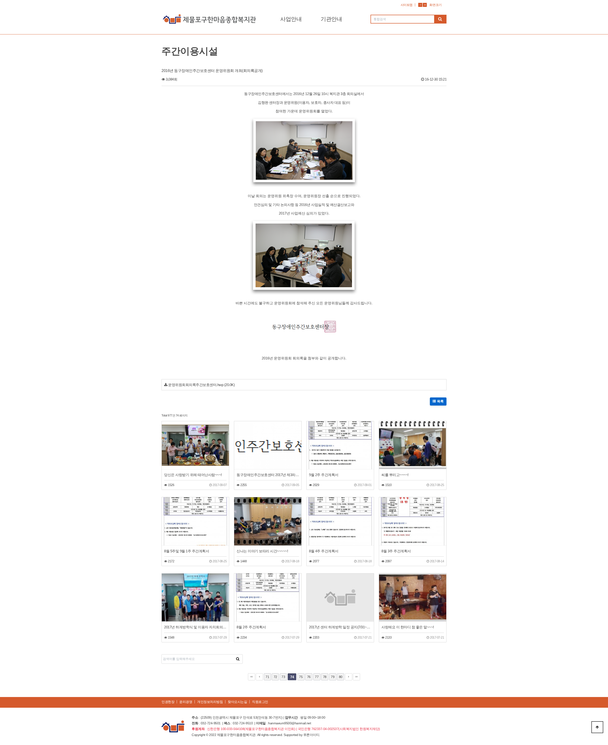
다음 (348, 676)
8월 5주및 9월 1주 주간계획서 (186, 551)
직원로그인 (260, 701)
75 (301, 677)
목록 (440, 401)
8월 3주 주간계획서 (396, 551)
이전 (259, 676)
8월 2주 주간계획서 (251, 627)
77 (316, 677)
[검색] (440, 19)
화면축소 (420, 5)
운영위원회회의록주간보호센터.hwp (195, 385)
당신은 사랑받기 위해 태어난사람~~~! (193, 475)
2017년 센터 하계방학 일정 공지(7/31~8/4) (340, 627)
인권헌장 (168, 701)
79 (332, 677)
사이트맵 (407, 4)
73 (283, 677)
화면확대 (425, 5)
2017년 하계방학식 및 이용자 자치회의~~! (195, 627)
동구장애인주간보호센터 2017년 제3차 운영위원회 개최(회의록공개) (268, 475)
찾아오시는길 (237, 701)
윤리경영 (185, 701)
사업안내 (291, 19)
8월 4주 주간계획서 (323, 551)
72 (275, 677)
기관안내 (331, 19)
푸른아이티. (311, 735)
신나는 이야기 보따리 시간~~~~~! (262, 551)
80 (340, 677)
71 (267, 677)
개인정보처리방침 (210, 701)
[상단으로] (597, 727)
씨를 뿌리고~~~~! (394, 475)
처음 (251, 676)
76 (309, 677)
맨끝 (356, 676)
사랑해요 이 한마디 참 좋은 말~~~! (407, 627)
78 (325, 677)
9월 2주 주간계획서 (323, 475)
